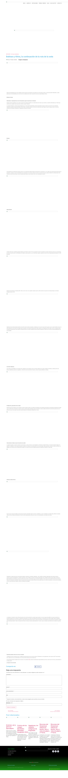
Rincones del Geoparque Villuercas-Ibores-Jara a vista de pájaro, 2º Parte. (45, 728)
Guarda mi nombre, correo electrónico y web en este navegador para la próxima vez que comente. (25, 699)
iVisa (29, 659)
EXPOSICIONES (35, 3)
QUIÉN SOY (29, 3)
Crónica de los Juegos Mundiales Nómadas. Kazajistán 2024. (22, 729)
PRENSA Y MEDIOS (42, 3)
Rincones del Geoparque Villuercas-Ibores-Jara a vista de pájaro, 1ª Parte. (56, 728)
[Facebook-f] (53, 751)
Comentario (8, 674)
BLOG (48, 3)
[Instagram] (58, 751)
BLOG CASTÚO (53, 3)
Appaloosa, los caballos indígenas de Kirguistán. (33, 728)
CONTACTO (59, 3)
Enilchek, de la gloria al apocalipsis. (11, 726)
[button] (37, 667)
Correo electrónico (10, 691)
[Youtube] (56, 751)
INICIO (24, 3)
